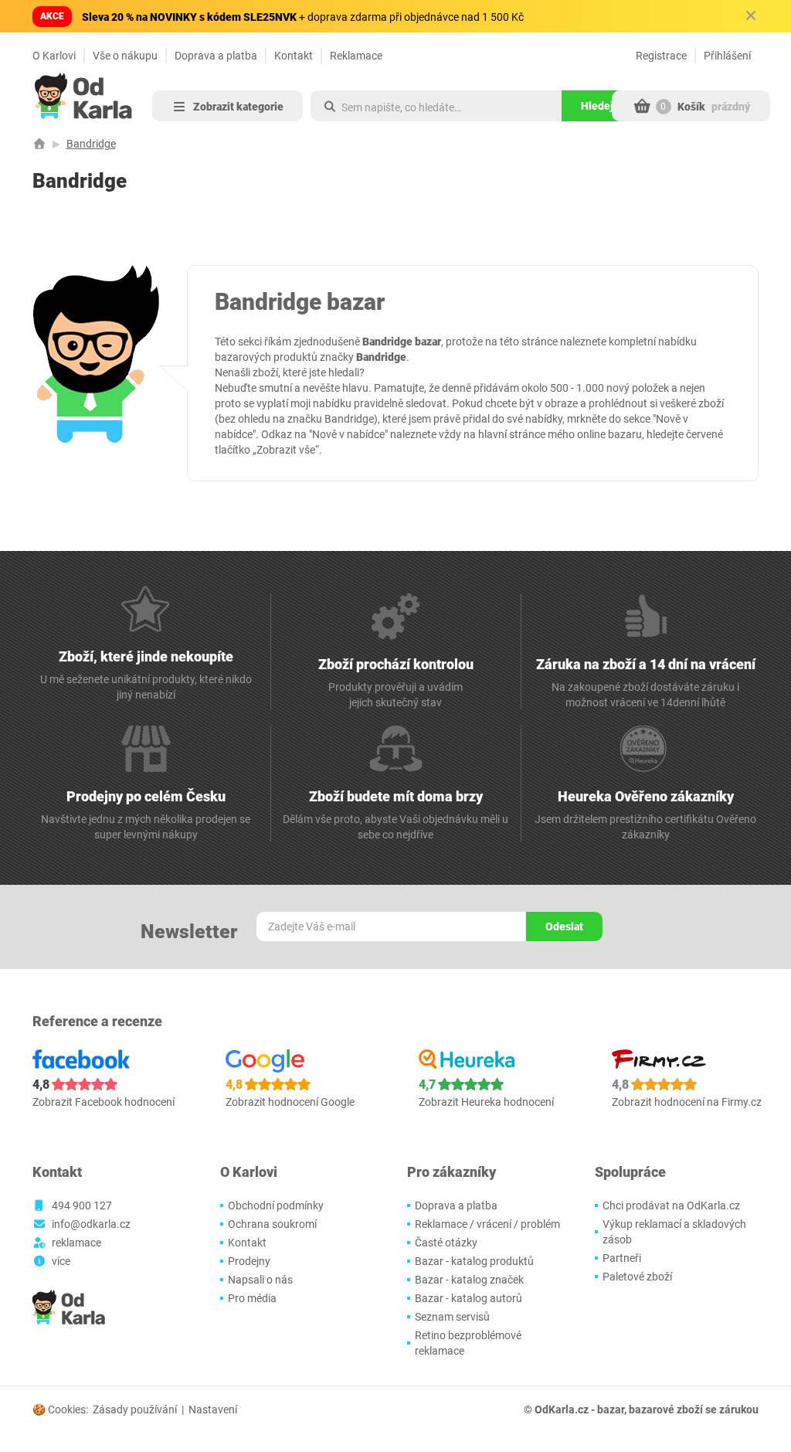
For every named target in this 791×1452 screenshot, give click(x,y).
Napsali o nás (260, 1279)
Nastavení (212, 1409)
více (61, 1261)
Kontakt (293, 55)
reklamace (76, 1242)
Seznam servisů (452, 1317)
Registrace (661, 55)
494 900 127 (82, 1205)
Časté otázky (446, 1242)
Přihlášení (727, 55)
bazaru (625, 434)
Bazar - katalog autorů (468, 1298)
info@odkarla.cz (91, 1224)
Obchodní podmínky (276, 1205)
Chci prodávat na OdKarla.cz (671, 1205)
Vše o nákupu (125, 55)
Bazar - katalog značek (469, 1279)
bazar (610, 1409)
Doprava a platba (216, 55)
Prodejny (249, 1261)
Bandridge (91, 144)
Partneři (622, 1258)
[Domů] (39, 144)
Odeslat (564, 926)
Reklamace (356, 55)
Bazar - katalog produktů (474, 1261)
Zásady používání (135, 1409)
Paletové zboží (637, 1276)
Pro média (252, 1298)
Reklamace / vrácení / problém (487, 1224)
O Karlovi (54, 55)
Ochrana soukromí (272, 1224)
